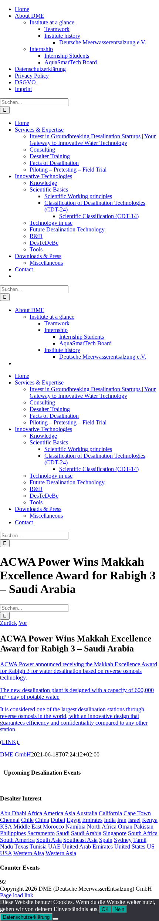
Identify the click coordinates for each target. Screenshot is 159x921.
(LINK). (10, 742)
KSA (6, 826)
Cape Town (137, 813)
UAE (54, 846)
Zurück (8, 623)
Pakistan (143, 826)
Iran (121, 820)
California (110, 813)
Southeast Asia (80, 840)
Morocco (53, 826)
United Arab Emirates (87, 846)
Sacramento (41, 833)
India (110, 820)
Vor (22, 623)
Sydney (123, 840)
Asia (69, 813)
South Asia (49, 840)
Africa (34, 813)
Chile (27, 820)
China (42, 820)
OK (105, 909)
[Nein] (55, 919)
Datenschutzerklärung (26, 917)
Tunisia (38, 846)
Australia (86, 813)
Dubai (58, 820)
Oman (125, 826)
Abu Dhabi (13, 813)
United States (129, 846)
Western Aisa (28, 853)
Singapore (114, 833)
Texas (21, 846)
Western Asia (60, 853)
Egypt (74, 820)
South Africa (143, 833)
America (53, 813)
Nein (119, 909)
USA (6, 853)
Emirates (92, 820)
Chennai (10, 820)
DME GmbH (15, 754)
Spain (105, 840)
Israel (134, 820)
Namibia (75, 826)
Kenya (150, 820)
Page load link (16, 895)
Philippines (13, 833)
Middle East (27, 826)
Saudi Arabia (86, 833)
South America (17, 840)
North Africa (101, 826)
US (151, 846)
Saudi (63, 833)
